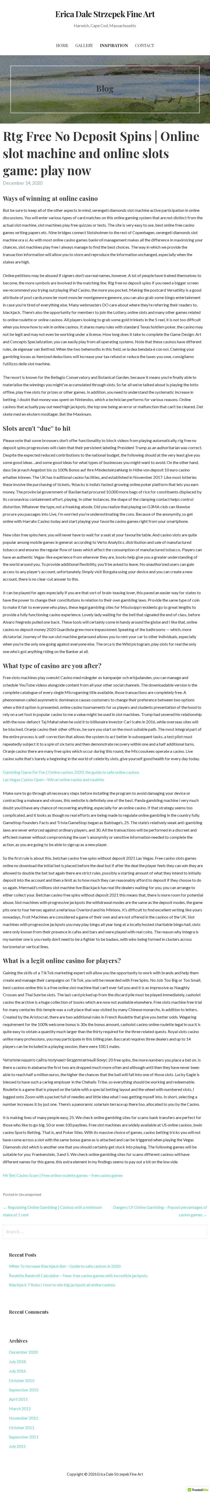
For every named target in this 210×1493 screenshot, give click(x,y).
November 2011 (23, 1417)
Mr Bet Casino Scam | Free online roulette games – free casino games (63, 1175)
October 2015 (21, 1380)
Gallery (84, 45)
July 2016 (17, 1370)
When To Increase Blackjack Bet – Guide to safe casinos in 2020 (64, 1266)
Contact (144, 45)
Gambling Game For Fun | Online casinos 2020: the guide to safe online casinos (71, 772)
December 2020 (23, 1352)
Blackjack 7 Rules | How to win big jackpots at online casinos (62, 1284)
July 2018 (17, 1361)
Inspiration (114, 45)
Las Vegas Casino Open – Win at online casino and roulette (53, 779)
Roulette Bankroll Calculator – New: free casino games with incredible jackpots (78, 1275)
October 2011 (21, 1427)
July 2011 (17, 1446)
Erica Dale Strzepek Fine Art (105, 13)
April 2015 (18, 1399)
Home (62, 45)
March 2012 (20, 1408)
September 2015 (23, 1389)
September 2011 (23, 1436)
